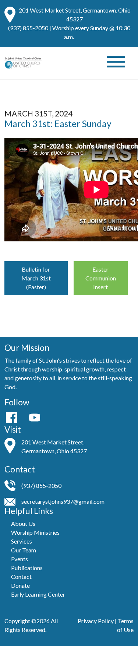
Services (21, 541)
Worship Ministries (35, 532)
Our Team (23, 550)
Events (19, 558)
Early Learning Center (38, 594)
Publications (27, 567)
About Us (23, 523)
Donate (20, 585)
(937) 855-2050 (28, 27)
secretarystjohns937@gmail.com (63, 501)
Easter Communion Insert (100, 278)
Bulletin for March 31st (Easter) (36, 278)
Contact (21, 576)
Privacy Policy (96, 620)
